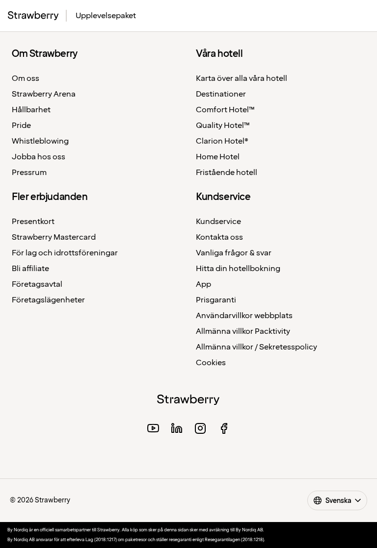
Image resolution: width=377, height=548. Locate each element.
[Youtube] (153, 430)
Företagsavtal (37, 284)
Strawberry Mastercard (54, 237)
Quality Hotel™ (223, 126)
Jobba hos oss (38, 157)
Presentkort (33, 222)
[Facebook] (224, 430)
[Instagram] (200, 430)
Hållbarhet (31, 110)
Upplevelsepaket (106, 16)
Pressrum (29, 173)
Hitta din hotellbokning (238, 269)
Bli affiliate (30, 269)
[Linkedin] (177, 430)
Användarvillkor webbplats (244, 316)
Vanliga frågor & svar (233, 253)
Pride (21, 126)
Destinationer (221, 94)
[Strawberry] (33, 15)
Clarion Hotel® (222, 141)
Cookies (211, 363)
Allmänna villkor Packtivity (243, 331)
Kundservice (218, 222)
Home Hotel (218, 157)
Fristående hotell (226, 173)
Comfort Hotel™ (225, 110)
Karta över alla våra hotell (241, 79)
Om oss (25, 79)
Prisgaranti (216, 300)
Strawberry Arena (44, 94)
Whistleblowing (40, 141)
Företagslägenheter (48, 300)
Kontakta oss (219, 237)
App (203, 284)
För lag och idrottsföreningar (65, 253)
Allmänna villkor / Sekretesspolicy (256, 347)
